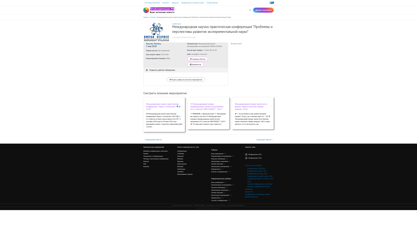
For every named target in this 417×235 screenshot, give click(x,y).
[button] (250, 10)
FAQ (144, 164)
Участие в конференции (219, 172)
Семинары (180, 153)
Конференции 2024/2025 (256, 168)
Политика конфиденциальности (182, 205)
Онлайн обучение (212, 3)
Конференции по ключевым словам (192, 3)
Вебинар (180, 159)
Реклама (146, 161)
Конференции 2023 (255, 158)
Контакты (146, 166)
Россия (149, 43)
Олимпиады (181, 169)
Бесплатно (166, 3)
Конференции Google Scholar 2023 (259, 176)
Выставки (180, 166)
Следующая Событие (264, 140)
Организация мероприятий (220, 166)
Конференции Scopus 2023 (257, 171)
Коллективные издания (185, 174)
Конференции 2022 (255, 154)
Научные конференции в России (258, 186)
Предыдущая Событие (153, 140)
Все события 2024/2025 (152, 3)
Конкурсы (180, 156)
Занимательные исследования (221, 156)
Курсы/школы (181, 164)
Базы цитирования (217, 154)
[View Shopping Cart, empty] (271, 3)
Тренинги (180, 172)
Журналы (180, 161)
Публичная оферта (199, 205)
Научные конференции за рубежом (259, 184)
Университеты (215, 169)
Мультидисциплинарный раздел (184, 37)
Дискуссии (175, 3)
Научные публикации (218, 159)
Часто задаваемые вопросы (235, 205)
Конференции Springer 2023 (257, 174)
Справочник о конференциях (153, 156)
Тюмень (157, 43)
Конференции (176, 24)
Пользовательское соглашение (216, 205)
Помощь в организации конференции (155, 159)
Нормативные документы (219, 161)
